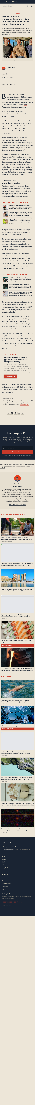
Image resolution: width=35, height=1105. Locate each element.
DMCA (31, 913)
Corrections (5, 886)
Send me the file (17, 452)
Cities (3, 865)
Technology (5, 856)
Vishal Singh (11, 67)
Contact (4, 889)
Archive (4, 871)
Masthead (4, 881)
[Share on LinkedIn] (11, 84)
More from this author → (17, 504)
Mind (3, 862)
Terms (19, 913)
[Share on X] (7, 84)
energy (25, 256)
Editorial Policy (6, 883)
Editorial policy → (24, 404)
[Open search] (27, 6)
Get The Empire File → (12, 902)
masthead (2, 468)
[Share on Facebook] (15, 413)
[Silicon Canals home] (8, 6)
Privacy (13, 913)
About (3, 878)
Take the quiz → (10, 376)
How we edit (5, 80)
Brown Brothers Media (8, 849)
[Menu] (31, 6)
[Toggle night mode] (2, 2)
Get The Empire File (11, 1)
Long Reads (5, 868)
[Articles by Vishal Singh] (4, 69)
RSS (11, 905)
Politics (4, 859)
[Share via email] (19, 413)
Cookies (25, 913)
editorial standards (25, 466)
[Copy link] (14, 84)
